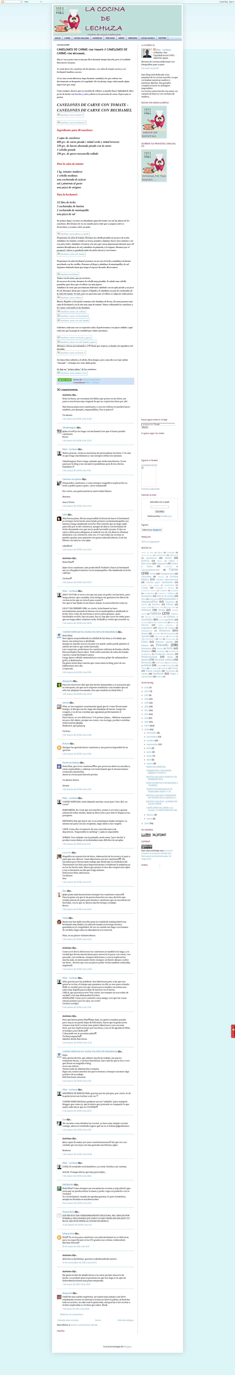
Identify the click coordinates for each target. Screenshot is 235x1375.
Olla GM (172, 636)
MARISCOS (97, 38)
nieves (65, 702)
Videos (160, 677)
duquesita (67, 1293)
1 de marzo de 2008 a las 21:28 (76, 419)
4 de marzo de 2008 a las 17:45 (76, 1129)
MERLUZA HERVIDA (156, 767)
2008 (147, 729)
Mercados (156, 634)
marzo (150, 763)
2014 (146, 706)
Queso (145, 659)
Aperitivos (151, 558)
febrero (150, 815)
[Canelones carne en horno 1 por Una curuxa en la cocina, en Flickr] (71, 352)
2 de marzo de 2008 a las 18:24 (77, 623)
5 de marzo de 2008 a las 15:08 (77, 1154)
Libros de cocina (166, 628)
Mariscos (164, 630)
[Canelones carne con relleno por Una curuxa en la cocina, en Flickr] (71, 311)
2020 (147, 691)
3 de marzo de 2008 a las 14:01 (76, 909)
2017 (146, 695)
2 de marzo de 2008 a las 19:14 (76, 672)
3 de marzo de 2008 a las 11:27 (76, 882)
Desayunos (146, 596)
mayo (150, 756)
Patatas (144, 645)
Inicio (98, 1320)
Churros (161, 577)
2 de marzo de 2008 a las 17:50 (77, 582)
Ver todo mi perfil (150, 68)
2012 (146, 714)
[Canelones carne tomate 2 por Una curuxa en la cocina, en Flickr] (70, 114)
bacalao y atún (81, 94)
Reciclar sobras (164, 659)
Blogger (127, 1346)
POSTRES (162, 38)
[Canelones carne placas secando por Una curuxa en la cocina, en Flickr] (73, 233)
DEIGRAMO (68, 1184)
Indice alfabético (165, 625)
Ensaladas (169, 602)
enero (150, 818)
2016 (146, 699)
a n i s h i (67, 852)
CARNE (67, 38)
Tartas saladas (153, 671)
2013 (146, 710)
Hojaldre (144, 622)
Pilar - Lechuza (92, 382)
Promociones (149, 656)
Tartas (175, 668)
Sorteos (164, 668)
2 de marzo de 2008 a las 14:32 (76, 549)
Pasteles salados (164, 642)
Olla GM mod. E (148, 639)
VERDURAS (132, 38)
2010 (146, 722)
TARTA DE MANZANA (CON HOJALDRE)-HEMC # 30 (159, 790)
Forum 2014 (171, 607)
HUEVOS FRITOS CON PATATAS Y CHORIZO (162, 784)
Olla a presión (160, 636)
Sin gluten (154, 668)
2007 (147, 823)
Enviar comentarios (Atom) (84, 1325)
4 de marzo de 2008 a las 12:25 (77, 1042)
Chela (65, 918)
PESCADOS (110, 38)
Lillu (64, 514)
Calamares (161, 563)
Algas (160, 552)
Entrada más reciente (68, 1320)
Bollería (145, 561)
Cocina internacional (167, 579)
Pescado (162, 645)
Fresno (65, 743)
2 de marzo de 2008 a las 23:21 (76, 789)
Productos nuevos (164, 654)
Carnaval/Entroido (150, 570)
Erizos (144, 604)
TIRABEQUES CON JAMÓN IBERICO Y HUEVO (158, 771)
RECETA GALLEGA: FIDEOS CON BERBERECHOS (161, 778)
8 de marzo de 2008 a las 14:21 (76, 1203)
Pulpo (170, 657)
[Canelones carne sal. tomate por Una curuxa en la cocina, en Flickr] (71, 254)
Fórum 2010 (158, 607)
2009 (147, 725)
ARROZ (121, 38)
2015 (146, 703)
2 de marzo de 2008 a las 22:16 (77, 735)
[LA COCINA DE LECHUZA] (148, 486)
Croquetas (149, 593)
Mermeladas (169, 634)
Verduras (158, 673)
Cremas (174, 590)
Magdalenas (146, 631)
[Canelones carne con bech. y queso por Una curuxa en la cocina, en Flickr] (74, 337)
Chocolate (146, 576)
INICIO (58, 38)
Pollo (169, 648)
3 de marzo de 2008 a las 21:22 (77, 939)
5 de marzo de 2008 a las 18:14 (76, 1176)
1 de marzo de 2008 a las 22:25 (77, 440)
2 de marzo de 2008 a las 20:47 (77, 694)
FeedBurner (166, 516)
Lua (64, 1119)
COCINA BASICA (148, 38)
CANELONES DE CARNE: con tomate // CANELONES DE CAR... (162, 808)
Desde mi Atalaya (70, 762)
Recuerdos (146, 662)
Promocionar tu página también (150, 489)
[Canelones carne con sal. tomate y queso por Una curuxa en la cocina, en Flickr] (77, 342)
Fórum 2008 (146, 607)
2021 (146, 687)
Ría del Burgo (173, 663)
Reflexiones (160, 663)
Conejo (144, 588)
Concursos (169, 585)
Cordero (163, 590)
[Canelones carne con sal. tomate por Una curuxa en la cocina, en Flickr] (73, 320)
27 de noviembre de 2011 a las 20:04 (79, 1262)
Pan (160, 639)
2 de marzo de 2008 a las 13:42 (76, 506)
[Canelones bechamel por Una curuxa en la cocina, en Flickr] (68, 274)
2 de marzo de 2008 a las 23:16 (76, 754)
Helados (162, 620)
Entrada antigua (125, 1320)
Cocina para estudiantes (159, 582)
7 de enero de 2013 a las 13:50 (76, 1284)
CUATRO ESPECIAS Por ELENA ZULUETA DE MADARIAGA (89, 632)
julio (149, 748)
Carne (85, 380)
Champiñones (167, 573)
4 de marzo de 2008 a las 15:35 (76, 1081)
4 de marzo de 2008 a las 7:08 (76, 1007)
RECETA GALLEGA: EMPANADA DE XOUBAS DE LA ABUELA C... (161, 796)
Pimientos (146, 648)
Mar (64, 891)
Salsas (97, 380)
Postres (145, 651)
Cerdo (152, 573)
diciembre (152, 733)
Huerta (173, 622)
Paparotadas (171, 639)
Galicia (155, 613)
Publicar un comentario (71, 1314)
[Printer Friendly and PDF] (65, 380)
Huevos (145, 625)
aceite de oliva (147, 553)
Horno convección (159, 622)
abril (149, 759)
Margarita (67, 681)
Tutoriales (170, 671)
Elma (143, 599)
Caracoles (168, 566)
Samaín (160, 665)
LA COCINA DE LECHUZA (149, 465)
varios (144, 673)
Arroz (168, 557)
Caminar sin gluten (72, 479)
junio (149, 752)
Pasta (91, 380)
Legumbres (146, 628)
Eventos (156, 604)
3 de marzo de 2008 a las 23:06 (77, 969)
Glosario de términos (154, 617)
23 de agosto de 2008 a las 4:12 (77, 1224)
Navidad (145, 636)
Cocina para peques (150, 585)
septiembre (152, 744)
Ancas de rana (147, 555)
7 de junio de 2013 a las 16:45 (75, 1309)
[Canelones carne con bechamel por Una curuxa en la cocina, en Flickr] (72, 315)
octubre (151, 740)
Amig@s (171, 552)
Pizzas (160, 648)
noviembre (152, 736)
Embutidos (154, 599)
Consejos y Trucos (164, 588)
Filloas (169, 604)
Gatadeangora (69, 427)
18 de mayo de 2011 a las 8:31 (75, 1246)
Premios (161, 651)
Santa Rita (170, 665)
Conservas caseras (148, 591)
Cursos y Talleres (166, 593)
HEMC (171, 619)
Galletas (174, 614)
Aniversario (161, 555)
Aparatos (174, 555)
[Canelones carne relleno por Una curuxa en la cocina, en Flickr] (69, 297)
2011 (146, 718)
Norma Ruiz (68, 1212)
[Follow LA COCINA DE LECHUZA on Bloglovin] (152, 531)
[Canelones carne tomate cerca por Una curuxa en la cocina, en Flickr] (72, 372)
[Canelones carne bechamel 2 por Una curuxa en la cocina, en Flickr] (71, 122)
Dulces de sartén (165, 596)
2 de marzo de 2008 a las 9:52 (76, 470)
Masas (144, 633)
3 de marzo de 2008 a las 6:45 (76, 844)
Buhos (159, 561)
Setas (143, 668)
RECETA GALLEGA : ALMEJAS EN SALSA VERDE (161, 802)
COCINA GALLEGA (81, 38)
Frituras (146, 609)
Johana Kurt (68, 1233)
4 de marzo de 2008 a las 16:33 (76, 1111)
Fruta (162, 609)
